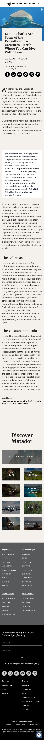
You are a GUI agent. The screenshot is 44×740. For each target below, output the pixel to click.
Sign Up (34, 379)
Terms (28, 386)
